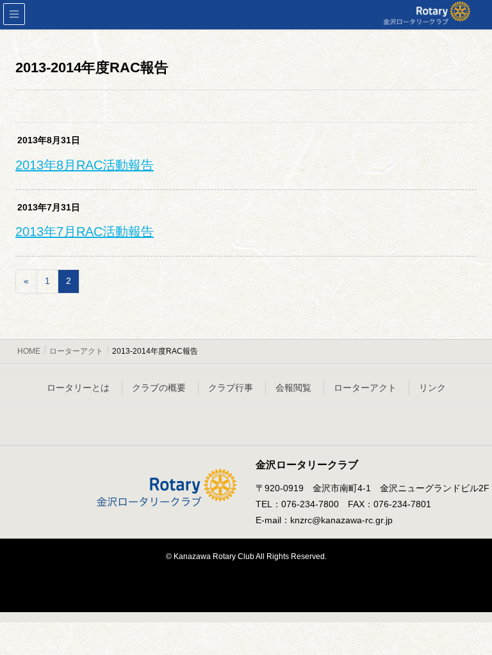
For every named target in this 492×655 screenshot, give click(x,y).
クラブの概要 (159, 388)
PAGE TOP (467, 623)
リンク (432, 388)
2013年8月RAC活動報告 (84, 165)
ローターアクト (365, 388)
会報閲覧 (293, 388)
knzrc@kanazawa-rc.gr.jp (341, 520)
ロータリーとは (78, 388)
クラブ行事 (230, 388)
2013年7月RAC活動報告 (84, 232)
